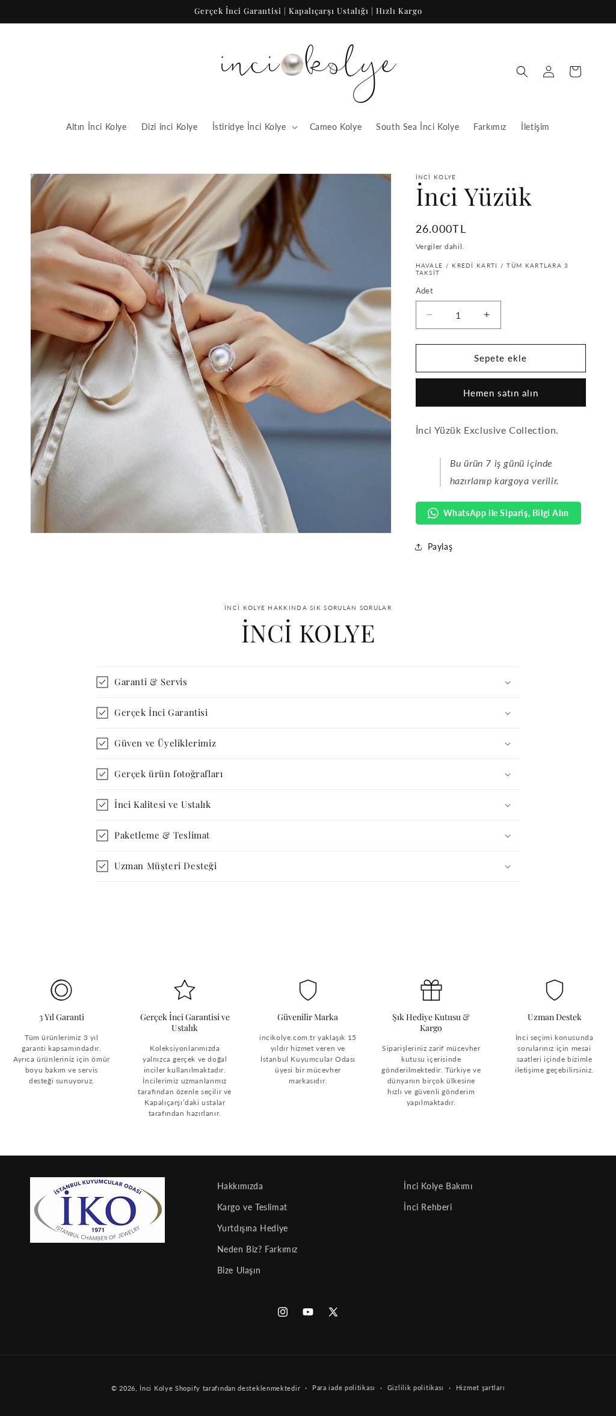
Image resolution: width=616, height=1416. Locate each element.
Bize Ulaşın (239, 1270)
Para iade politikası (343, 1387)
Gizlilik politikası (415, 1387)
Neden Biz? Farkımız (257, 1249)
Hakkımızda (240, 1186)
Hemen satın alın (500, 392)
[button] (254, 127)
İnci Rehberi (428, 1207)
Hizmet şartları (480, 1387)
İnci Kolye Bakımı (438, 1186)
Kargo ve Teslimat (252, 1207)
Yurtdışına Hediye (252, 1228)
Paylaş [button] (440, 546)
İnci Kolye (156, 1388)
